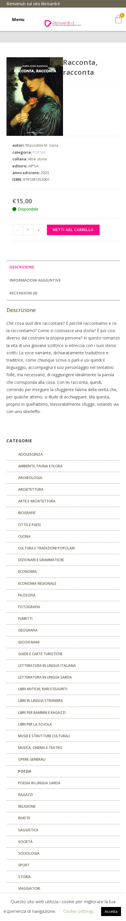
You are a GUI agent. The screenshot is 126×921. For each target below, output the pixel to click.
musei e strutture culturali (44, 735)
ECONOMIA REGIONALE (37, 583)
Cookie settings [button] (78, 911)
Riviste (24, 818)
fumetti (25, 618)
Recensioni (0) (23, 293)
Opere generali (31, 759)
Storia (24, 876)
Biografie (26, 512)
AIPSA (33, 166)
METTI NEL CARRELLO (73, 229)
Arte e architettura (36, 501)
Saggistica (28, 830)
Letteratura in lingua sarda (45, 677)
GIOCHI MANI (29, 642)
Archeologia (30, 477)
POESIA (39, 152)
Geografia (28, 630)
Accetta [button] (111, 911)
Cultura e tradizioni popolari (46, 548)
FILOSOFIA (26, 595)
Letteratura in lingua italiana (47, 665)
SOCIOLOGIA (29, 853)
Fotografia (29, 606)
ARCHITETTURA (30, 489)
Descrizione (21, 267)
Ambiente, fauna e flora (40, 466)
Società (25, 841)
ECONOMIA (27, 571)
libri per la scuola (35, 724)
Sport (24, 865)
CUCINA (24, 536)
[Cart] (118, 19)
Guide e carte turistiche (40, 653)
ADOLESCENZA (30, 454)
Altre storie (37, 159)
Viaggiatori (29, 888)
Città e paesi (29, 524)
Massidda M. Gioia (41, 145)
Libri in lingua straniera (40, 700)
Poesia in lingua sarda (39, 782)
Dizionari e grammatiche (41, 559)
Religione (26, 806)
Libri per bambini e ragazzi (42, 712)
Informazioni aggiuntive (35, 280)
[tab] (63, 267)
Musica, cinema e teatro (40, 747)
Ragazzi (25, 794)
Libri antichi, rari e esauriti (42, 688)
